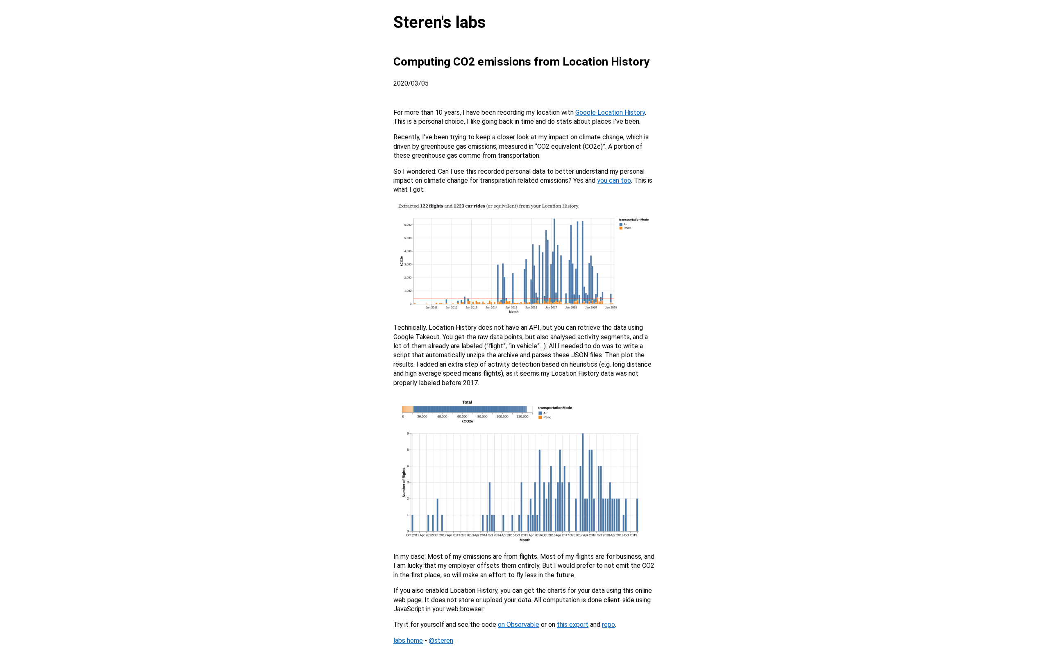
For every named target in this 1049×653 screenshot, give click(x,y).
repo (608, 624)
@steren (441, 640)
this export (572, 624)
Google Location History (610, 112)
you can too (614, 180)
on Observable (518, 624)
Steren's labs (439, 22)
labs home (408, 640)
